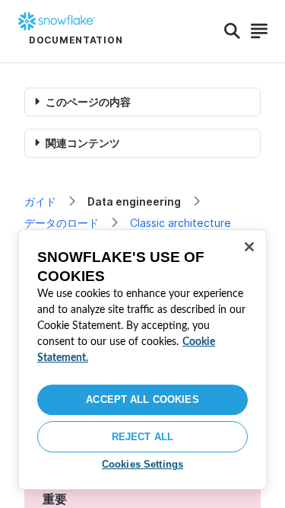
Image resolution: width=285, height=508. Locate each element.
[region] (142, 359)
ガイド (40, 201)
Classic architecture (180, 222)
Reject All (142, 437)
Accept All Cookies (142, 399)
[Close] (249, 247)
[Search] (232, 31)
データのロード (61, 222)
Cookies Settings (142, 464)
